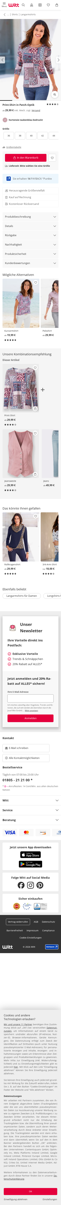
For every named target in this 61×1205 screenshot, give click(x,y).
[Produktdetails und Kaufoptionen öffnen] (35, 408)
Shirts (15, 14)
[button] (4, 5)
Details (9, 226)
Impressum (32, 930)
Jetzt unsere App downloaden (30, 847)
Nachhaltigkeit (13, 244)
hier (16, 1066)
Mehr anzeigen (31, 710)
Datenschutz (48, 921)
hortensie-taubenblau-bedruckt (26, 120)
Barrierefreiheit (15, 930)
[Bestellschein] (40, 5)
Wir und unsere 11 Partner (18, 1024)
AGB (36, 921)
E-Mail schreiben (16, 749)
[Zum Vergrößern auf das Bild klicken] (54, 94)
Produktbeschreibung (18, 216)
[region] (30, 1107)
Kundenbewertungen (17, 263)
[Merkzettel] (48, 5)
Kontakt (8, 738)
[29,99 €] (21, 453)
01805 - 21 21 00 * (18, 780)
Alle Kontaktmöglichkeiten (24, 758)
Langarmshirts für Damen (21, 596)
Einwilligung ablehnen (15, 1199)
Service (8, 810)
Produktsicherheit (15, 254)
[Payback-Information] (51, 946)
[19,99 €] (21, 303)
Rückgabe (10, 235)
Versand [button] (36, 110)
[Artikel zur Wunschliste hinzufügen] (52, 158)
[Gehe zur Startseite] (13, 5)
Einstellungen (50, 1199)
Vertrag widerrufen (18, 921)
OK (30, 1191)
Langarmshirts (28, 14)
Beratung (9, 820)
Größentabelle (13, 147)
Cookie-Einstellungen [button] (31, 937)
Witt (6, 800)
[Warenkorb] (57, 5)
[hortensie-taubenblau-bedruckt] (5, 119)
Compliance (48, 930)
